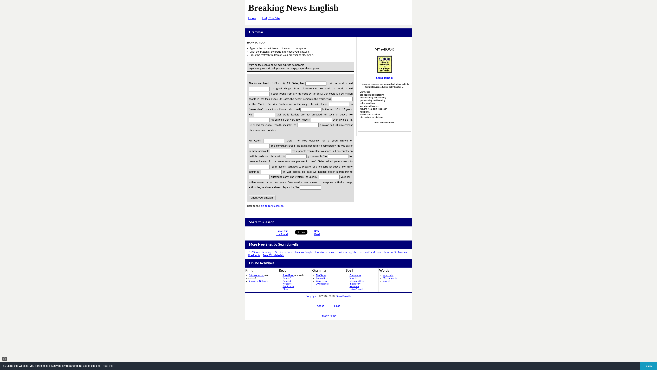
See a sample (384, 77)
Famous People (303, 252)
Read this (107, 365)
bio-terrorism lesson (272, 206)
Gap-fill (386, 281)
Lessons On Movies (370, 252)
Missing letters (357, 281)
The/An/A (321, 275)
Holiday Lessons (324, 252)
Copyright (311, 296)
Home (252, 18)
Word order (321, 281)
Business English (346, 252)
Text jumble (288, 287)
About (320, 306)
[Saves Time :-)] (384, 64)
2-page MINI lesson (258, 281)
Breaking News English (293, 8)
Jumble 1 (287, 278)
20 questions (322, 284)
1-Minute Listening (260, 252)
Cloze (285, 289)
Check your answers (262, 197)
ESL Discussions (283, 252)
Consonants (355, 275)
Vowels (353, 278)
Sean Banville (343, 296)
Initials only (355, 284)
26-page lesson (256, 275)
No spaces (288, 284)
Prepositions (322, 278)
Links (337, 306)
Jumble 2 (287, 281)
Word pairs (388, 275)
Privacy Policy (329, 315)
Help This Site (271, 18)
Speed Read (288, 275)
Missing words (390, 278)
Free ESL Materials (273, 255)
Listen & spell (356, 289)
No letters (354, 287)
